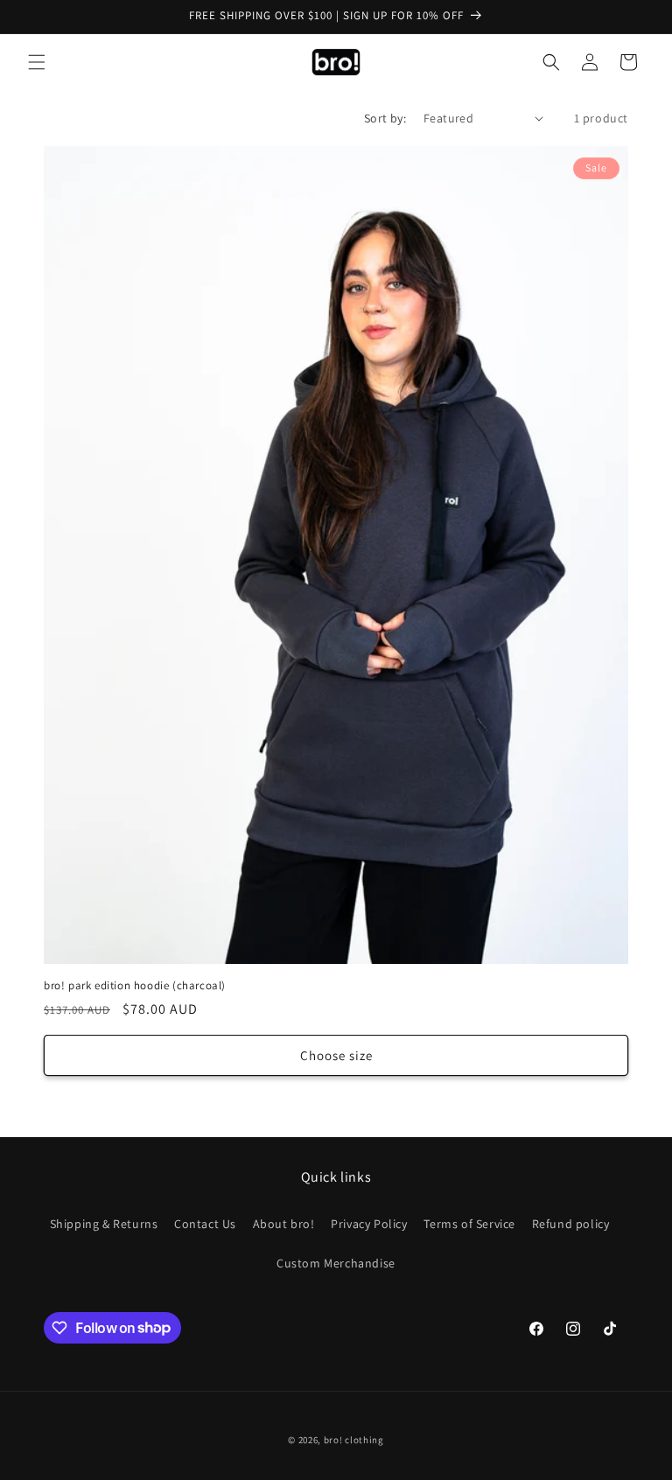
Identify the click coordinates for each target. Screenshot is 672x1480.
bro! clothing (354, 1440)
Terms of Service (469, 1224)
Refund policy (571, 1224)
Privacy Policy (369, 1224)
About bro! (284, 1224)
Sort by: (385, 118)
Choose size (336, 1055)
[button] (37, 62)
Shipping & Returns (104, 1224)
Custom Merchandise (336, 1263)
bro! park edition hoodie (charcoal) (135, 986)
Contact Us (205, 1224)
